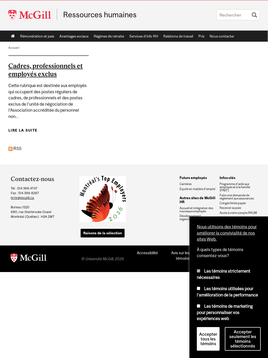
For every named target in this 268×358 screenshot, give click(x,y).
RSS (17, 148)
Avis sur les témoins (180, 256)
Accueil (13, 36)
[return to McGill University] (28, 258)
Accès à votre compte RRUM (238, 212)
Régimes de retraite (109, 36)
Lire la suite (22, 130)
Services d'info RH (143, 36)
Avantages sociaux (73, 36)
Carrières (186, 184)
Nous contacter (222, 36)
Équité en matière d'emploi (197, 189)
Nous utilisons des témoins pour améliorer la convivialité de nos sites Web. (227, 232)
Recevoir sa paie (230, 207)
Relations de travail (178, 36)
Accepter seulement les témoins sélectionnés (242, 338)
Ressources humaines (100, 15)
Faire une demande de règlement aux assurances (237, 197)
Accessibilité (147, 253)
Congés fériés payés (233, 203)
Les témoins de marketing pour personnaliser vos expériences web (225, 312)
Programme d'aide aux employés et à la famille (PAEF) (235, 187)
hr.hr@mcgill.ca (22, 198)
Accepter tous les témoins (208, 339)
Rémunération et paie (37, 36)
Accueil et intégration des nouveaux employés (196, 210)
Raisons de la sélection (102, 233)
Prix (201, 36)
